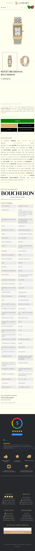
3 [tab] (10, 447)
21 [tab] (22, 449)
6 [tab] (17, 447)
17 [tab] (13, 449)
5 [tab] (15, 447)
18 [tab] (15, 449)
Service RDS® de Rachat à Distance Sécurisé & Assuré (26, 471)
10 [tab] (27, 447)
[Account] (25, 8)
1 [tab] (5, 447)
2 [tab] (8, 447)
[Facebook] (7, 497)
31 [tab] (24, 450)
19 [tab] (17, 449)
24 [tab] (30, 449)
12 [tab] (32, 447)
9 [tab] (25, 447)
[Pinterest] (10, 497)
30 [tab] (21, 450)
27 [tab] (14, 450)
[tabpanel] (17, 444)
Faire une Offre (9, 125)
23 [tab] (27, 449)
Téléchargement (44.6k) (8, 403)
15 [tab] (8, 449)
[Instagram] (5, 497)
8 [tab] (22, 447)
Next (34, 61)
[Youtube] (12, 497)
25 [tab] (32, 449)
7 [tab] (20, 447)
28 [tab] (16, 450)
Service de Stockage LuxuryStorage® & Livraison (8, 471)
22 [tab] (25, 449)
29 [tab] (19, 450)
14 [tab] (5, 449)
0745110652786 (6, 400)
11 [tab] (30, 447)
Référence (4, 199)
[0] (32, 7)
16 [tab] (10, 449)
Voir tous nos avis (17, 434)
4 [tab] (13, 447)
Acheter (17, 121)
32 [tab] (26, 450)
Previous (1, 61)
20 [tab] (20, 449)
